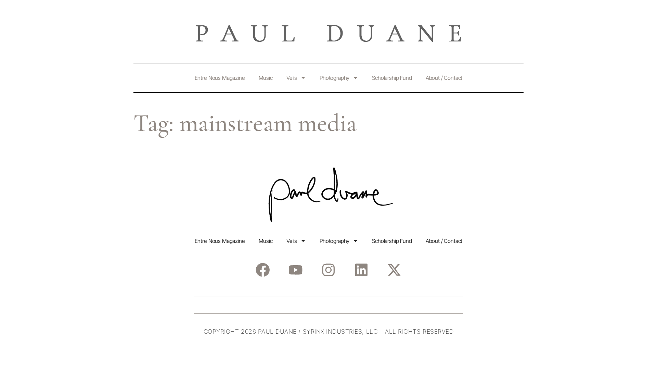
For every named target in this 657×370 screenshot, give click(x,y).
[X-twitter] (394, 270)
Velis (291, 77)
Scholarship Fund (392, 77)
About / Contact (444, 77)
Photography (334, 77)
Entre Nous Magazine (220, 77)
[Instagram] (328, 270)
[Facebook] (262, 270)
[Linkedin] (361, 270)
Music (266, 77)
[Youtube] (295, 270)
